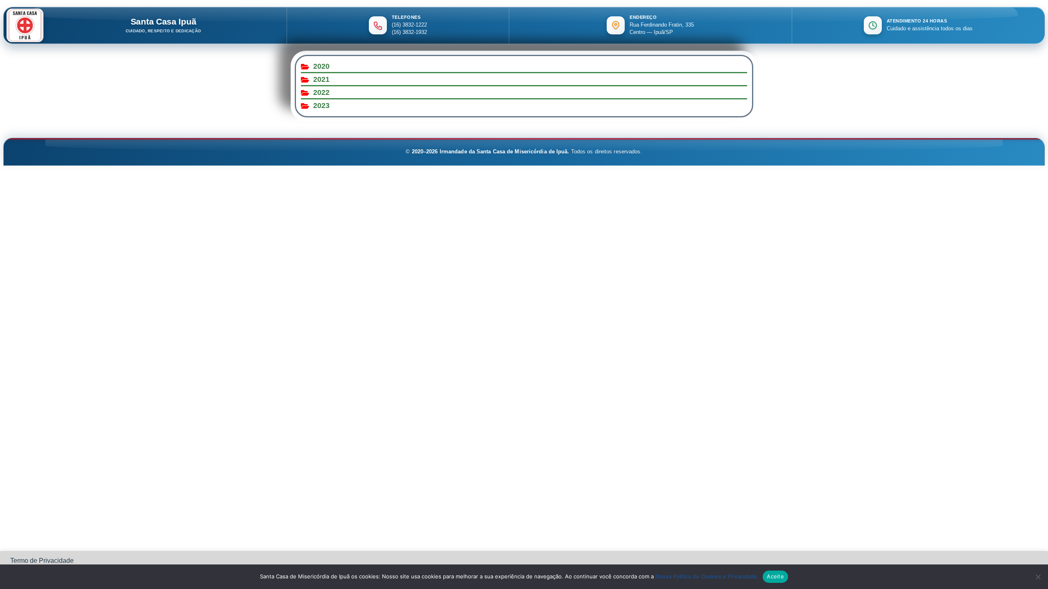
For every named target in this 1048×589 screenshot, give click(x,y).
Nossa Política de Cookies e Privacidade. (707, 576)
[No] (1038, 577)
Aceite (775, 576)
